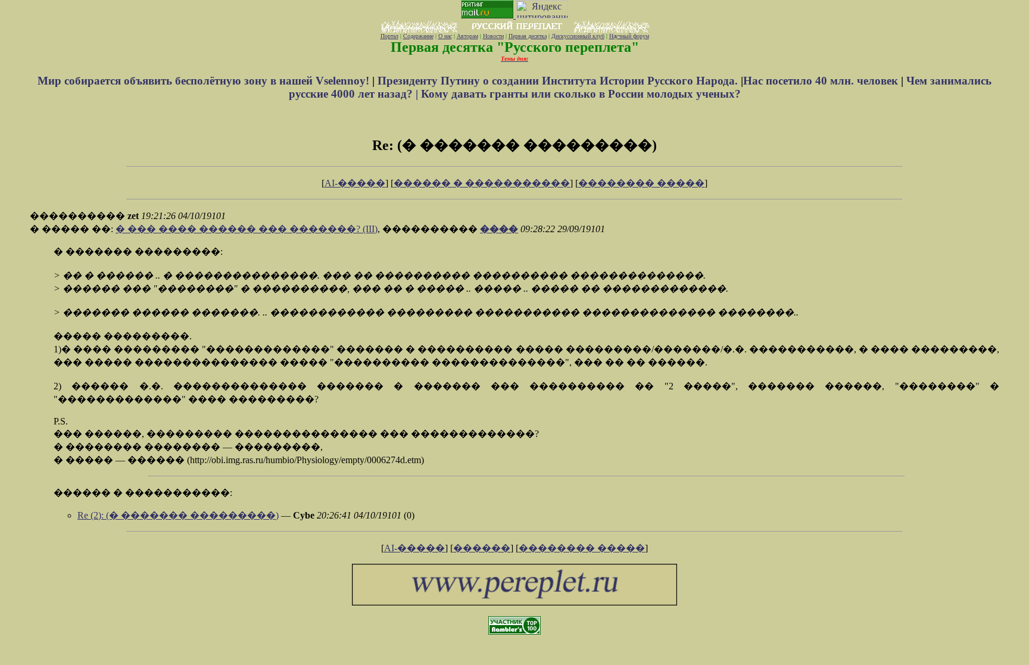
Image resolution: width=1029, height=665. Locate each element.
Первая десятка (528, 36)
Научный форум (629, 36)
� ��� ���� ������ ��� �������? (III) (247, 229)
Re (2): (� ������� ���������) (178, 515)
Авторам (467, 36)
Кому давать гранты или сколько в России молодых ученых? (581, 94)
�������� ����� (641, 183)
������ (481, 548)
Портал (389, 36)
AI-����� (355, 183)
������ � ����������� (482, 183)
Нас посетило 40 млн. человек (820, 80)
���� (499, 229)
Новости (493, 36)
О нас (445, 36)
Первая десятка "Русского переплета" (515, 47)
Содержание (418, 36)
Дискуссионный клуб (577, 36)
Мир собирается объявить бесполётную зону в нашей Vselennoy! (205, 80)
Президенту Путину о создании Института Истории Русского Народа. (559, 80)
